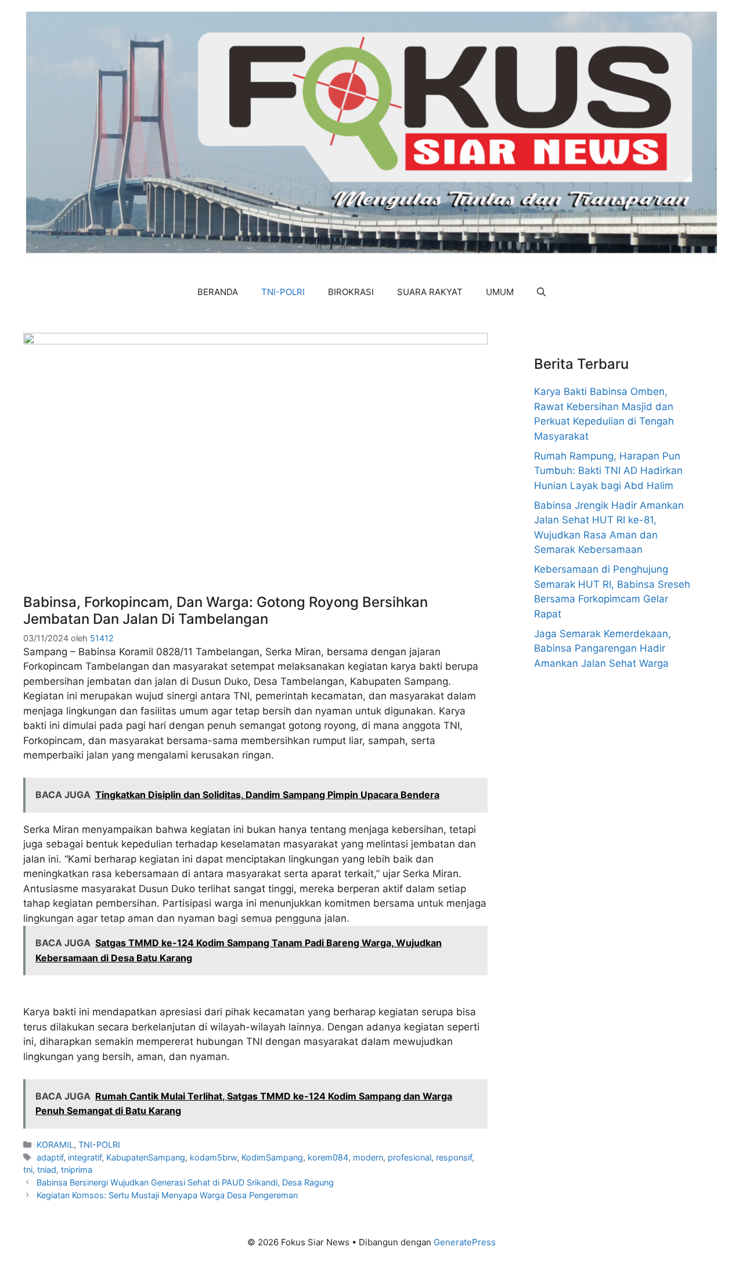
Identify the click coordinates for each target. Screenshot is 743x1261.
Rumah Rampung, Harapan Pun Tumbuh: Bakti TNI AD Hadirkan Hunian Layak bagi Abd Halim (608, 470)
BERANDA (217, 291)
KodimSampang (272, 1157)
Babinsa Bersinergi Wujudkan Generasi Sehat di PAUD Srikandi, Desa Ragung (185, 1182)
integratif (85, 1157)
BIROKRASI (351, 291)
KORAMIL (55, 1144)
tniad (46, 1169)
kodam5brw (213, 1157)
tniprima (76, 1169)
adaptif (50, 1157)
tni (28, 1169)
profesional (409, 1157)
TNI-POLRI (283, 291)
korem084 (328, 1157)
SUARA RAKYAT (430, 291)
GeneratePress (465, 1242)
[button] (541, 292)
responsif (454, 1157)
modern (368, 1157)
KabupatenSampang (145, 1157)
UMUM (500, 291)
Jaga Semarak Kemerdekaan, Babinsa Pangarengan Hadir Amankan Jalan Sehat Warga (602, 648)
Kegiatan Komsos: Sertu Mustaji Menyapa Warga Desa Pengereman (167, 1195)
